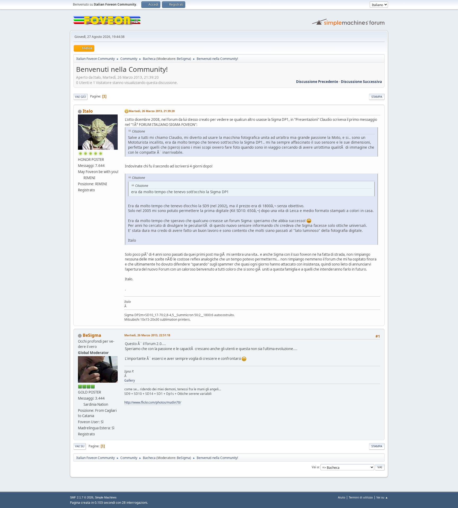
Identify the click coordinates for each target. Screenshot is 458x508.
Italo (88, 111)
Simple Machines (106, 497)
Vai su (79, 446)
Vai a (315, 467)
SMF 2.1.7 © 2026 (81, 497)
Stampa (376, 97)
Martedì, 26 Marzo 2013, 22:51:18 (147, 335)
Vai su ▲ (382, 497)
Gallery (129, 380)
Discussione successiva (361, 81)
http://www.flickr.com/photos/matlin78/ (152, 402)
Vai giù (80, 97)
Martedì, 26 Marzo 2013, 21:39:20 (152, 111)
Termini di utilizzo (361, 497)
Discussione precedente (317, 81)
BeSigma (183, 58)
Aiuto (341, 497)
